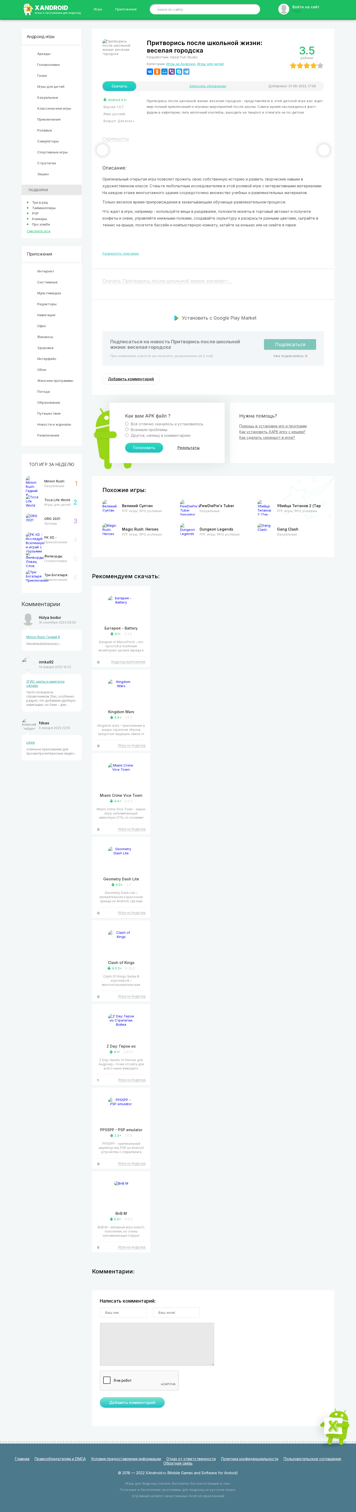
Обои (41, 370)
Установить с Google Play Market (219, 318)
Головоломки (48, 65)
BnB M (121, 1213)
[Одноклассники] (157, 72)
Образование (48, 402)
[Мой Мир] (164, 72)
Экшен (43, 174)
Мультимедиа (49, 293)
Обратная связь (178, 1463)
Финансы (45, 337)
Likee (30, 742)
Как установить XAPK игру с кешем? (272, 432)
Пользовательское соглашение (312, 1459)
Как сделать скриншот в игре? (267, 437)
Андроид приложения (128, 662)
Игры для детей (50, 86)
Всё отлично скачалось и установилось (166, 424)
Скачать (119, 86)
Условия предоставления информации (126, 1459)
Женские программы (55, 380)
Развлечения (48, 435)
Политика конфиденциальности (249, 1459)
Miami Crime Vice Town (121, 795)
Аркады (44, 54)
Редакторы (47, 304)
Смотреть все (39, 231)
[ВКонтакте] (150, 72)
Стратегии (46, 163)
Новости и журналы (54, 424)
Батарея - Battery (121, 628)
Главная (22, 1459)
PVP (35, 213)
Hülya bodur (50, 617)
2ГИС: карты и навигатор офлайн (45, 684)
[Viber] (172, 72)
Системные (47, 282)
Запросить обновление (207, 86)
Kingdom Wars (121, 712)
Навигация (46, 315)
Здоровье (45, 348)
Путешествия (48, 413)
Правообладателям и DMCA (60, 1459)
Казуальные (47, 97)
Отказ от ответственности (191, 1459)
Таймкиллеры (44, 208)
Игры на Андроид (180, 64)
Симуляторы (48, 141)
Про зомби (41, 224)
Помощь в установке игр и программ (273, 426)
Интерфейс (47, 359)
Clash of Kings (121, 962)
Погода (43, 391)
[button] (102, 150)
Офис (41, 326)
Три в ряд (40, 202)
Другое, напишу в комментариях (160, 435)
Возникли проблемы (148, 429)
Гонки (42, 75)
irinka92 (46, 662)
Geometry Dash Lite (121, 879)
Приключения (48, 119)
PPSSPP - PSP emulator (121, 1130)
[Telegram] (186, 72)
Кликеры (39, 219)
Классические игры (54, 108)
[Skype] (179, 72)
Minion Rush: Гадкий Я (43, 637)
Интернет (45, 271)
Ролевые (44, 130)
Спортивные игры (52, 152)
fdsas (44, 723)
